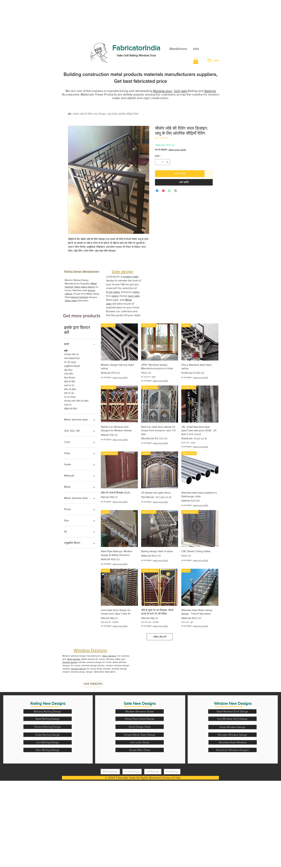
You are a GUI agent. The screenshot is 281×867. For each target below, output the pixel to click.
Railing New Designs (48, 703)
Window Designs (90, 650)
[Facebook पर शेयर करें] (157, 191)
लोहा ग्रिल (68, 370)
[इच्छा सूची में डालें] (209, 173)
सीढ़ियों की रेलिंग (70, 408)
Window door (162, 91)
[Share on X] (176, 191)
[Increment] (167, 162)
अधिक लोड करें (159, 636)
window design (69, 662)
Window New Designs (233, 703)
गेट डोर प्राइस (70, 362)
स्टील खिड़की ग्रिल (72, 358)
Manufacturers (178, 48)
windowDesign (132, 771)
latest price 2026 (177, 149)
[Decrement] (157, 162)
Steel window (73, 659)
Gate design (122, 271)
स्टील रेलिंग (68, 373)
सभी (65, 350)
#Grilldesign (172, 771)
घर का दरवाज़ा (70, 397)
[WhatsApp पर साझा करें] (169, 191)
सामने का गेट (69, 385)
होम (69, 114)
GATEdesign (152, 771)
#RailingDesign (110, 771)
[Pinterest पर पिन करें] (163, 191)
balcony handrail (79, 297)
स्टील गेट (68, 405)
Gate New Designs (140, 703)
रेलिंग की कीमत (70, 389)
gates (136, 291)
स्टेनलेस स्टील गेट (71, 354)
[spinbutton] (162, 162)
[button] (195, 61)
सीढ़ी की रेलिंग (69, 381)
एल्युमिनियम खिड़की (72, 366)
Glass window (109, 656)
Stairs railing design (84, 286)
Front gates (113, 291)
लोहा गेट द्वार (69, 393)
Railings (210, 91)
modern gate (131, 276)
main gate (134, 295)
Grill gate (180, 91)
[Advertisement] (24, 20)
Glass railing (71, 300)
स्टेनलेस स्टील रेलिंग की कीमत (76, 401)
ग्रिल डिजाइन (69, 377)
